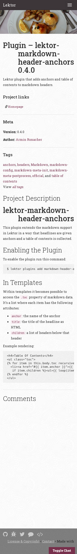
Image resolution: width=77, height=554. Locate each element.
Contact (48, 541)
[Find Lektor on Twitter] (22, 534)
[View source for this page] (40, 534)
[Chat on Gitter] (31, 534)
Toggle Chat (62, 550)
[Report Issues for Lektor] (13, 534)
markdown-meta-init (31, 170)
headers (23, 165)
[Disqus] (38, 460)
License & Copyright (23, 541)
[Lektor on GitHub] (5, 534)
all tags (17, 187)
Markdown (39, 165)
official (37, 176)
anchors (9, 165)
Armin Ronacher (29, 139)
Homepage (15, 107)
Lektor (9, 5)
